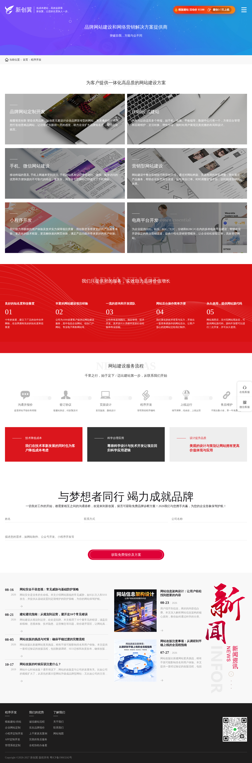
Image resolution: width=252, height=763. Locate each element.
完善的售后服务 (38, 739)
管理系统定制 (12, 745)
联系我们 (58, 727)
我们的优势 (36, 712)
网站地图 (58, 733)
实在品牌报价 (37, 727)
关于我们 (58, 721)
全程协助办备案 (38, 745)
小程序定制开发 (14, 733)
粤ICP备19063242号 (61, 757)
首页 (25, 59)
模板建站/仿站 (13, 721)
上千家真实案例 (38, 733)
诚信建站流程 (37, 721)
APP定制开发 (12, 739)
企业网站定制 (12, 727)
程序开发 (11, 712)
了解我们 (59, 712)
